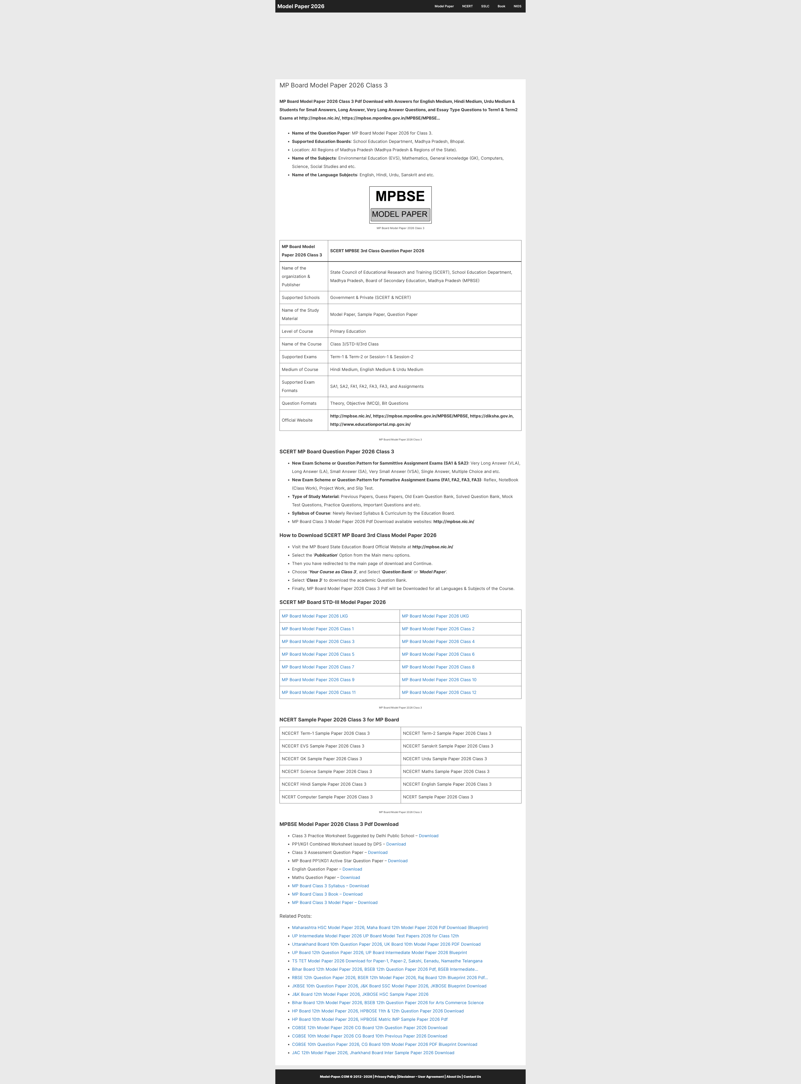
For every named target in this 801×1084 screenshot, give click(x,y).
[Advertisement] (400, 46)
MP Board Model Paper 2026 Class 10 (439, 679)
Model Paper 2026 (301, 6)
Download (428, 835)
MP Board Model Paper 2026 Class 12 (439, 692)
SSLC (485, 6)
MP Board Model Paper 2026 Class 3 (318, 641)
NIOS (517, 6)
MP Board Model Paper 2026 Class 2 (438, 628)
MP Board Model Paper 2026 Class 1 (318, 628)
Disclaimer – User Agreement (421, 1077)
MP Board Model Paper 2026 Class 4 (438, 641)
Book (501, 6)
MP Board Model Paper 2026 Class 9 (318, 679)
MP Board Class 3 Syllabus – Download (330, 885)
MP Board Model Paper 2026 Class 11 (319, 692)
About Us (453, 1077)
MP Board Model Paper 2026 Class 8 (438, 666)
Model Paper (444, 6)
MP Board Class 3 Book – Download (327, 894)
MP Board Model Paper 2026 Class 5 (318, 654)
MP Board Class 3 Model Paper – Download (335, 902)
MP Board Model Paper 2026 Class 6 (438, 654)
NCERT (467, 6)
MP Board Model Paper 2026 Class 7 (318, 666)
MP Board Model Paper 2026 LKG (315, 616)
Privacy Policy (386, 1077)
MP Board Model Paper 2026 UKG (435, 616)
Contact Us (472, 1077)
